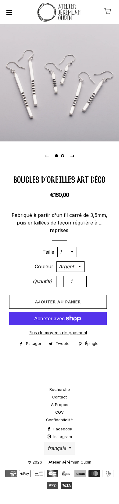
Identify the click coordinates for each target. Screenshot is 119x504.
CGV (59, 412)
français (57, 448)
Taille (48, 252)
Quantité (42, 281)
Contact (59, 397)
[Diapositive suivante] (72, 155)
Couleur (44, 266)
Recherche (59, 389)
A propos (59, 404)
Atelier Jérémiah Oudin (70, 462)
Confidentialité (59, 420)
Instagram (62, 436)
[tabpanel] (59, 82)
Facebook (62, 429)
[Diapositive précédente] (46, 155)
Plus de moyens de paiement (58, 332)
